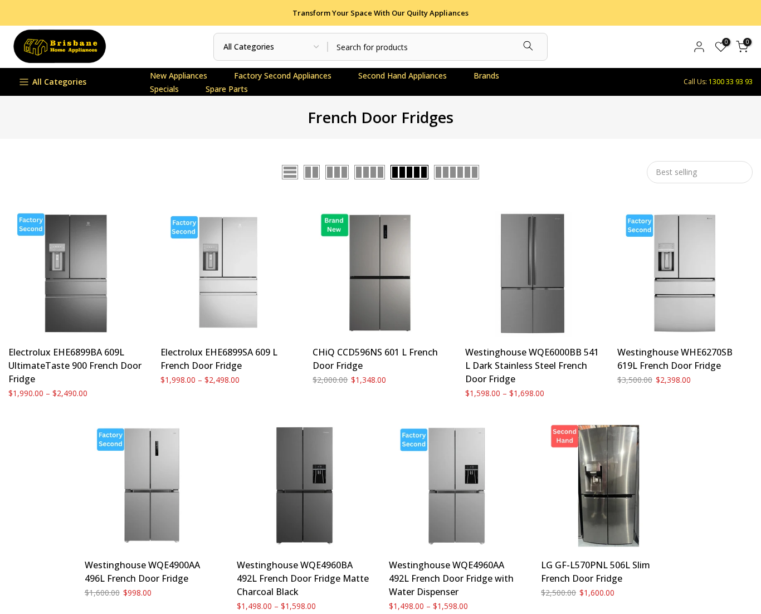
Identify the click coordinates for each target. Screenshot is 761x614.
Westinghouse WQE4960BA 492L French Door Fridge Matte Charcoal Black (303, 578)
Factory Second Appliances (282, 75)
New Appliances (178, 75)
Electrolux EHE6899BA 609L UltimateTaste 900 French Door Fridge (75, 365)
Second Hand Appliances (402, 75)
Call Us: (718, 81)
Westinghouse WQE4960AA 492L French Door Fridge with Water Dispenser (451, 578)
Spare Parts (227, 89)
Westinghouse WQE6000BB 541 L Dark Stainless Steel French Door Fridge (532, 365)
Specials (164, 89)
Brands (486, 75)
